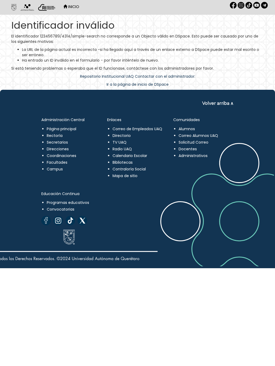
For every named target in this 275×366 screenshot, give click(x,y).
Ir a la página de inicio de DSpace (138, 84)
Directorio (122, 135)
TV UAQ (119, 142)
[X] (82, 220)
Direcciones (58, 149)
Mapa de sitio (125, 175)
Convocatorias (60, 209)
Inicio (73, 6)
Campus (55, 169)
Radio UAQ (122, 149)
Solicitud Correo (193, 142)
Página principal (61, 129)
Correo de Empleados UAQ (137, 129)
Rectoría (55, 135)
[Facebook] (46, 220)
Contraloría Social (129, 169)
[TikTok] (70, 220)
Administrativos (193, 155)
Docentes (188, 149)
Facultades (57, 162)
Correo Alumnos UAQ (198, 135)
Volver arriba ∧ (218, 103)
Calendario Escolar (130, 155)
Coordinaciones (61, 155)
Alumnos (187, 129)
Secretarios (57, 142)
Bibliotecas (123, 162)
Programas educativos (68, 202)
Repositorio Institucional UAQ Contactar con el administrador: (137, 76)
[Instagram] (58, 220)
